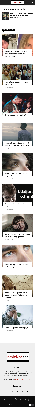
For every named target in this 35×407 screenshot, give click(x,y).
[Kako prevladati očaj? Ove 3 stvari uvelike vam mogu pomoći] (17, 225)
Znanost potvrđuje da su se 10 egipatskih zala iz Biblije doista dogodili (16, 295)
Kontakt (23, 398)
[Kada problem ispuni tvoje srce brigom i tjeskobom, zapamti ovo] (17, 164)
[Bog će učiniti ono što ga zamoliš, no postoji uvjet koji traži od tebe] (17, 134)
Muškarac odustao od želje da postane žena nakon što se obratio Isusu (16, 54)
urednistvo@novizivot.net (23, 379)
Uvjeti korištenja (17, 401)
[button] (3, 2)
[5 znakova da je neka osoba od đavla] (17, 195)
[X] (22, 391)
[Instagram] (12, 391)
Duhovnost (13, 17)
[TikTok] (17, 391)
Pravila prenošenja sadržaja (11, 400)
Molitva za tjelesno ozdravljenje (16, 328)
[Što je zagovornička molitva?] (17, 104)
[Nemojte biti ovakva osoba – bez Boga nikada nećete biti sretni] (5, 16)
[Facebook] (8, 391)
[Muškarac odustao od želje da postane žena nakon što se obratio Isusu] (17, 45)
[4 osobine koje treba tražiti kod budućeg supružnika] (17, 256)
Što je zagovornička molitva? (15, 115)
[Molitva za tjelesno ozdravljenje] (17, 316)
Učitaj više (16, 337)
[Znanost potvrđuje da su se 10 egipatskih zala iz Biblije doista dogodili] (17, 286)
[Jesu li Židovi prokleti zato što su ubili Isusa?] (17, 74)
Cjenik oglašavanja (24, 400)
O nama (10, 398)
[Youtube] (27, 391)
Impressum (17, 398)
